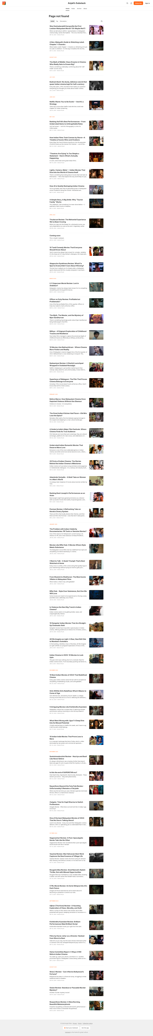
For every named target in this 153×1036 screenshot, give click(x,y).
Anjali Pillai (60, 34)
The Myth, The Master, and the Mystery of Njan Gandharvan (66, 316)
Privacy (75, 1023)
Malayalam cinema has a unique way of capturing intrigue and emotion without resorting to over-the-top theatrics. (67, 710)
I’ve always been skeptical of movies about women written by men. (68, 483)
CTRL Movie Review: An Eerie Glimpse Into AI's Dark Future (68, 887)
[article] (76, 31)
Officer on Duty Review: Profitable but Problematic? (65, 300)
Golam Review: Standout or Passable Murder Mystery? (68, 989)
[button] (67, 8)
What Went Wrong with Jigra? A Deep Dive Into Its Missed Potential (67, 722)
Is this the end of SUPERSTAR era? (63, 772)
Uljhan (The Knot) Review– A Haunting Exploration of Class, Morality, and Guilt (66, 907)
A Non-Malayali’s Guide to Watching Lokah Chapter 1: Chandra (67, 43)
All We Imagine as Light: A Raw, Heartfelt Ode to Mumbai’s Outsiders (68, 640)
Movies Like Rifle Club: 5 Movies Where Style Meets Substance (68, 546)
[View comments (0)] (63, 53)
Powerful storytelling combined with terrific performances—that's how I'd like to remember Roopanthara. (68, 1007)
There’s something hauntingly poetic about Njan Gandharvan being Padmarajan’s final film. (68, 321)
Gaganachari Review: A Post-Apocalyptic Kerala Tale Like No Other (66, 839)
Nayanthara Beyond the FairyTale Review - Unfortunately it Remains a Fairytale (67, 787)
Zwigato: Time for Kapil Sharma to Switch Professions (66, 803)
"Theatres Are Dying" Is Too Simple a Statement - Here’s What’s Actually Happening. (64, 156)
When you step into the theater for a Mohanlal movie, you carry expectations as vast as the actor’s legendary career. (67, 225)
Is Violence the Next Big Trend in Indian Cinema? (65, 608)
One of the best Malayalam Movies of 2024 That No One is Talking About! (67, 819)
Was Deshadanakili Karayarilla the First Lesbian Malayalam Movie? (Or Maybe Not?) (67, 27)
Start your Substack (72, 1028)
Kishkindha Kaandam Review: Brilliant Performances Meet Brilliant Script (65, 923)
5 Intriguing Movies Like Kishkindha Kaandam (68, 707)
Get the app (85, 1028)
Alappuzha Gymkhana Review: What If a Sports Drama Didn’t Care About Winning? (67, 264)
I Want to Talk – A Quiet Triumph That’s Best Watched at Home (67, 562)
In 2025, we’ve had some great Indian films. (63, 160)
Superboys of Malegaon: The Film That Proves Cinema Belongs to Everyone (68, 380)
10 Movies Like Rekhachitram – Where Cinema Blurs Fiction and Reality (68, 348)
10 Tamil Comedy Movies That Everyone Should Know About (66, 248)
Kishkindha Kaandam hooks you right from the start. (66, 926)
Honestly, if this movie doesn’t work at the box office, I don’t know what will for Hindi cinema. (68, 385)
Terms (80, 1023)
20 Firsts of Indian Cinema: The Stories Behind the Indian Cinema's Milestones (65, 462)
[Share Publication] (131, 3)
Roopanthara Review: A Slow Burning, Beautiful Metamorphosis (65, 1003)
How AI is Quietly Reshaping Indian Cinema (67, 186)
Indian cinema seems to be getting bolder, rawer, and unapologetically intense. (66, 613)
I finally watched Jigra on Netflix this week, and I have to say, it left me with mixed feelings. (68, 726)
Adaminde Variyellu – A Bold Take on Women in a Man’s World (68, 478)
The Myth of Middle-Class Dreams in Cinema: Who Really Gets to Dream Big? (68, 63)
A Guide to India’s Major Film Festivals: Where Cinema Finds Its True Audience (68, 430)
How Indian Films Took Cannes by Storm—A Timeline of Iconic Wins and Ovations (67, 139)
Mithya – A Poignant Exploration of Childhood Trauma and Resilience (68, 332)
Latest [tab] (52, 21)
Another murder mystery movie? (60, 992)
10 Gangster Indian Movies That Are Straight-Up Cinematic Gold (68, 624)
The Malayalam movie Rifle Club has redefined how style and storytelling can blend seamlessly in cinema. (68, 550)
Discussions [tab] (63, 21)
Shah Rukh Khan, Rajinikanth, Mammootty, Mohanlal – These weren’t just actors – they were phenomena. (68, 776)
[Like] (51, 242)
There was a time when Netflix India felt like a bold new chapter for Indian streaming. (66, 107)
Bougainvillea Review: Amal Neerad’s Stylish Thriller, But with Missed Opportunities (67, 871)
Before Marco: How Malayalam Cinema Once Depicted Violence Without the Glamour (68, 400)
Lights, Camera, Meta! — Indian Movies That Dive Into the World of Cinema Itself (67, 171)
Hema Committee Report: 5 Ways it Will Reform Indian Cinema (65, 953)
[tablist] (59, 21)
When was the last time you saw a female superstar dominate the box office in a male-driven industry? (68, 791)
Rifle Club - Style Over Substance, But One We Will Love (68, 592)
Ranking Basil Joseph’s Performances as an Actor (67, 494)
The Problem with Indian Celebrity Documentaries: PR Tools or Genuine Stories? (68, 530)
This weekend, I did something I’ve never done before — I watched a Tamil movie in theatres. (67, 205)
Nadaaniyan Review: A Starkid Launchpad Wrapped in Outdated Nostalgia (66, 364)
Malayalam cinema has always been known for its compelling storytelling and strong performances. (68, 289)
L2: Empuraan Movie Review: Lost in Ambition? (64, 284)
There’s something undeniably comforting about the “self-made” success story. (67, 67)
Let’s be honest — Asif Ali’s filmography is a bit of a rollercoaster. (65, 127)
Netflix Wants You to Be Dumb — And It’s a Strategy (67, 103)
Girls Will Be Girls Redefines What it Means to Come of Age (68, 692)
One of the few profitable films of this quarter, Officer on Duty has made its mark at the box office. (67, 305)
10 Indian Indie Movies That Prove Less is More (66, 738)
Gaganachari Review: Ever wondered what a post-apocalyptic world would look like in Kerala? (68, 843)
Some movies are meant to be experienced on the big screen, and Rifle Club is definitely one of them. (68, 597)
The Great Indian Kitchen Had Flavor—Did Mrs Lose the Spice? (68, 414)
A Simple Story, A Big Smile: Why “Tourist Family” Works (66, 201)
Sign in (147, 3)
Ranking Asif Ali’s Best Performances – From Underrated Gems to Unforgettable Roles (68, 123)
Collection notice (88, 1023)
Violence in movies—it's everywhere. (61, 404)
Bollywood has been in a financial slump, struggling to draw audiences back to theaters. (68, 977)
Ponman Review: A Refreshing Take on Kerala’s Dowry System (65, 510)
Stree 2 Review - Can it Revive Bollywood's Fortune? (67, 973)
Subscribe (138, 3)
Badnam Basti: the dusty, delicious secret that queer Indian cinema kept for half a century (68, 83)
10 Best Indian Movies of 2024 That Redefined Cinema (68, 676)
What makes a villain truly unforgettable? (62, 582)
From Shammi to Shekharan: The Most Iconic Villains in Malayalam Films (68, 578)
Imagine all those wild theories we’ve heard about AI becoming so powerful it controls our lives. (66, 891)
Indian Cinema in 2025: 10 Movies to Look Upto (66, 656)
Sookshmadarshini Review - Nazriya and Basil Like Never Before (68, 757)
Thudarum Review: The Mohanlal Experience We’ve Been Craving (68, 221)
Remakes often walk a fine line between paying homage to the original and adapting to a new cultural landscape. (67, 419)
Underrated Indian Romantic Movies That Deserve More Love (66, 446)
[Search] (127, 3)
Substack (67, 1032)
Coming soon (55, 236)
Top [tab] (57, 21)
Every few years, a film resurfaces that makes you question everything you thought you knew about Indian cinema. (67, 87)
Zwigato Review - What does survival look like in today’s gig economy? (68, 807)
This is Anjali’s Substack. (57, 238)
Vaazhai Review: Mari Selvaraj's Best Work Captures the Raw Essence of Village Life (67, 855)
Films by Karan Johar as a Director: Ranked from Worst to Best (67, 937)
